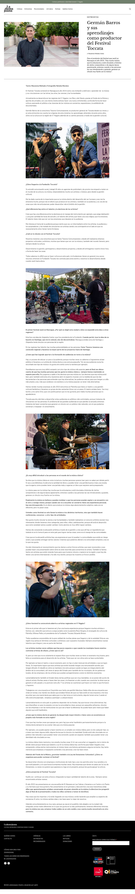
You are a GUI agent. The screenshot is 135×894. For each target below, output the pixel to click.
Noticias (57, 9)
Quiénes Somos (68, 9)
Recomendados (39, 9)
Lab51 (36, 885)
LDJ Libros (49, 9)
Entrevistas (28, 9)
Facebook (5, 863)
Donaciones (67, 841)
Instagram (8, 863)
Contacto (8, 839)
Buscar (130, 9)
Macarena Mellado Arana (96, 54)
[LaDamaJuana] (8, 8)
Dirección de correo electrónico (104, 840)
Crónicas (19, 9)
